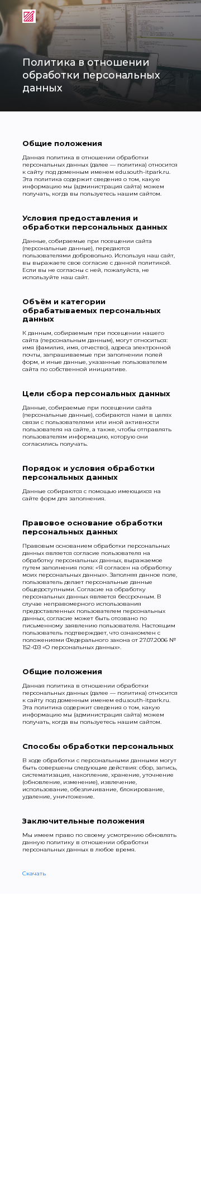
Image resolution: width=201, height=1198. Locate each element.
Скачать (34, 873)
